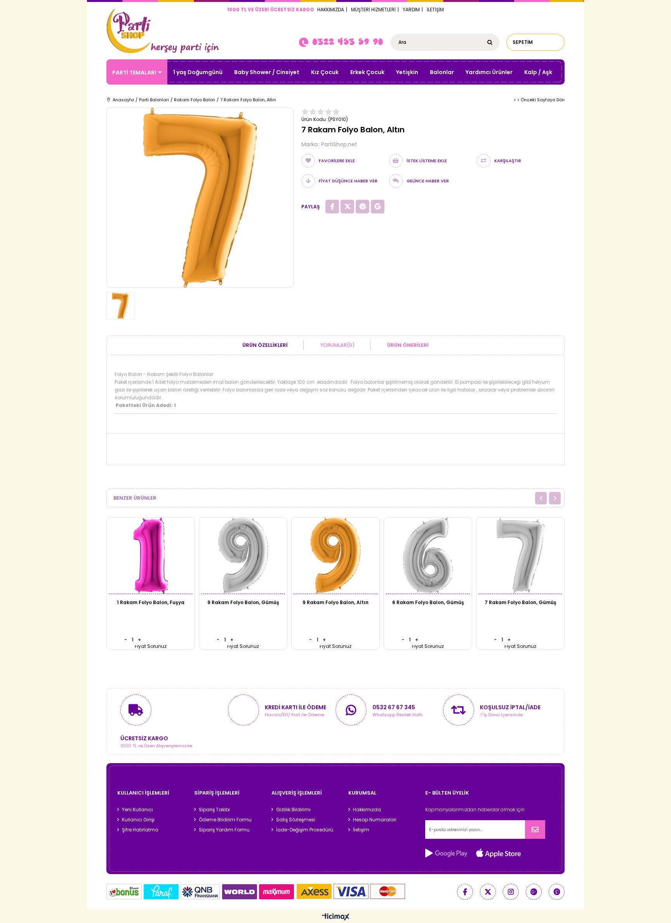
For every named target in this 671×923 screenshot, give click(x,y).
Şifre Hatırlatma (140, 830)
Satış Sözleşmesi (295, 819)
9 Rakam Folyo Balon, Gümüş (243, 602)
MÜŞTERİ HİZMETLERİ (373, 9)
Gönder (535, 829)
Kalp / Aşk (538, 72)
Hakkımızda (367, 809)
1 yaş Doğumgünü (198, 72)
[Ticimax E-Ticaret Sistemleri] (335, 917)
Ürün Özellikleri (265, 345)
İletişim (361, 830)
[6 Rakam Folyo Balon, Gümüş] (428, 556)
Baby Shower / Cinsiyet (266, 72)
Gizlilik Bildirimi (293, 809)
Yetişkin (407, 72)
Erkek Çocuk (367, 72)
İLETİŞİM (435, 9)
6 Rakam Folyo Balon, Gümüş (428, 602)
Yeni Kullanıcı (137, 809)
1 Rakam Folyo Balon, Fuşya (150, 602)
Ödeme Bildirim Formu (225, 819)
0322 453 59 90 (347, 41)
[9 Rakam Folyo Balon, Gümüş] (243, 556)
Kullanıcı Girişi (138, 819)
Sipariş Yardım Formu (224, 830)
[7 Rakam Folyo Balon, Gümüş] (520, 556)
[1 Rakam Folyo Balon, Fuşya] (151, 556)
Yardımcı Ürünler (489, 72)
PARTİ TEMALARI (134, 72)
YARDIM (411, 9)
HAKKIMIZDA (330, 9)
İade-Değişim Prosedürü (304, 830)
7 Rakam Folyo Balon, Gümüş (520, 602)
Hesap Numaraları (374, 819)
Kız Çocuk (325, 72)
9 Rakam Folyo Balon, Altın (335, 602)
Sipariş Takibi (214, 809)
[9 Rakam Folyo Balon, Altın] (335, 556)
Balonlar (442, 72)
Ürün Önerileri (408, 345)
